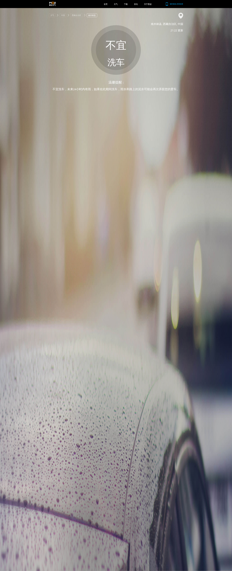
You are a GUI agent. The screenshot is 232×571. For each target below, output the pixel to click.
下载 (126, 4)
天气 (116, 4)
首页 (106, 4)
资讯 (136, 4)
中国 (63, 15)
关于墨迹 (148, 4)
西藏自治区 (76, 15)
